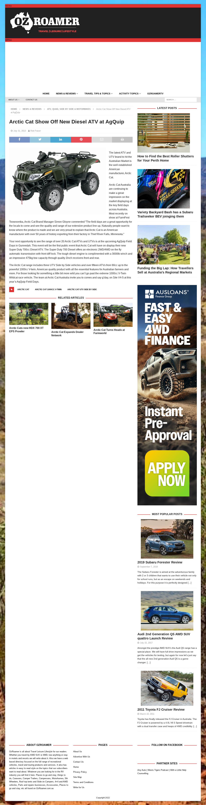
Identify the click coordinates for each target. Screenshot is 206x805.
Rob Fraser (35, 131)
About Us (12, 100)
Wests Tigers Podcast (158, 770)
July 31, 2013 (19, 131)
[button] (8, 6)
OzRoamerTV (155, 93)
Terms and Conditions (83, 782)
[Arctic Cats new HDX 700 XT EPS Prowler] (28, 314)
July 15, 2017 (146, 643)
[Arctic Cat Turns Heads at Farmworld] (113, 315)
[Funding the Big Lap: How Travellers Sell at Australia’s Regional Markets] (167, 244)
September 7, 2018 (149, 566)
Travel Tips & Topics (97, 93)
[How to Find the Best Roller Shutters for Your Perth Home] (167, 133)
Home (46, 93)
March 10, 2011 (147, 714)
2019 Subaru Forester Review (159, 562)
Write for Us (78, 787)
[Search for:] (181, 99)
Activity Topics (128, 93)
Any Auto (141, 770)
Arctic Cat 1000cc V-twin (48, 289)
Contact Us (31, 100)
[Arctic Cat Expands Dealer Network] (70, 316)
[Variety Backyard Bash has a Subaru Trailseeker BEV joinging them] (167, 188)
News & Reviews (66, 93)
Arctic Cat (23, 289)
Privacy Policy (80, 772)
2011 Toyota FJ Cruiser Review (161, 709)
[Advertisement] (103, 66)
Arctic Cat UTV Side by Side (82, 289)
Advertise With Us (81, 756)
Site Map (77, 777)
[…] (189, 582)
